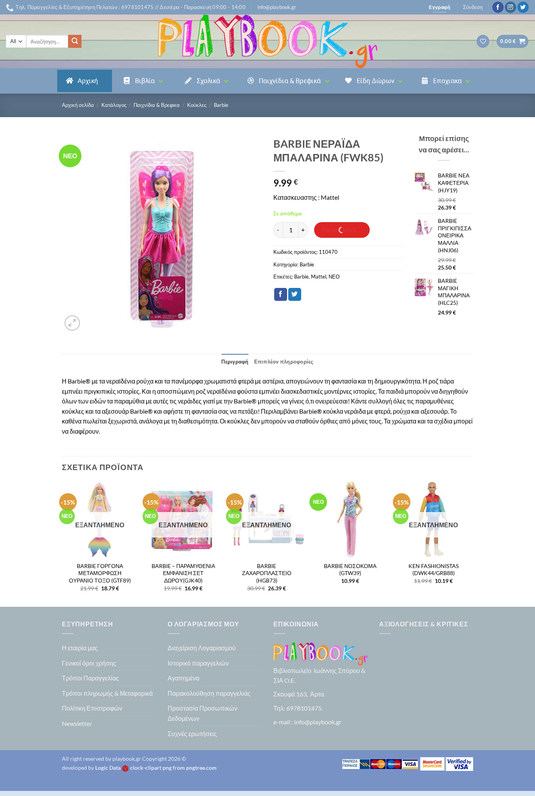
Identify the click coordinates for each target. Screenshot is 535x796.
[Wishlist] (483, 41)
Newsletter (77, 723)
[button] (276, 7)
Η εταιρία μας (80, 647)
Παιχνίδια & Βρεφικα (157, 105)
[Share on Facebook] (280, 294)
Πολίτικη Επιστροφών (92, 708)
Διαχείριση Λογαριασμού (202, 647)
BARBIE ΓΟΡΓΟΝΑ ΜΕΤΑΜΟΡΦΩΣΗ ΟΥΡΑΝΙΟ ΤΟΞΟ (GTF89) (100, 573)
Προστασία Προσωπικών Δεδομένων (202, 713)
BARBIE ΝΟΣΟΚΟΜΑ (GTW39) (350, 570)
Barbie (221, 105)
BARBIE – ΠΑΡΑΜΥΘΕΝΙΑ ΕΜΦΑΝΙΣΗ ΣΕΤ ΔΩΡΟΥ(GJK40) (183, 573)
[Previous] (62, 543)
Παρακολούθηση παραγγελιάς (209, 693)
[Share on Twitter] (294, 294)
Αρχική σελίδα (78, 105)
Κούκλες (196, 105)
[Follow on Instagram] (510, 7)
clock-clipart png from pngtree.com (173, 767)
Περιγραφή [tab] (234, 361)
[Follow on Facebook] (498, 7)
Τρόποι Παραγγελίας (90, 678)
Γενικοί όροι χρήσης (89, 663)
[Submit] (74, 41)
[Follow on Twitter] (523, 7)
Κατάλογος (114, 105)
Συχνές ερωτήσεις (192, 733)
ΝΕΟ (334, 276)
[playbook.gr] (267, 41)
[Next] (471, 543)
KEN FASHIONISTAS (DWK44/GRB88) (433, 570)
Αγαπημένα (183, 678)
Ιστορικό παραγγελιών (198, 663)
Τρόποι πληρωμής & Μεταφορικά (107, 693)
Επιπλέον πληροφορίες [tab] (284, 361)
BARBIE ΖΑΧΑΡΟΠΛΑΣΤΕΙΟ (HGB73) (266, 573)
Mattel (318, 276)
